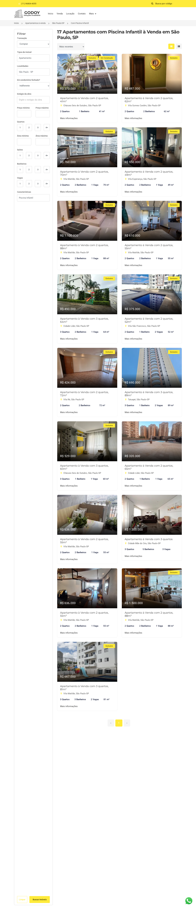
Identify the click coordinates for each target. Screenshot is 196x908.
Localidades (22, 66)
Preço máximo (42, 108)
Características (24, 192)
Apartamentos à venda (35, 23)
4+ (47, 127)
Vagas (20, 178)
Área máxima (42, 136)
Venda (60, 13)
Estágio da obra (24, 94)
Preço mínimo (23, 108)
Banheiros (21, 164)
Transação (22, 38)
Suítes (20, 150)
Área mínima (23, 136)
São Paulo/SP (58, 23)
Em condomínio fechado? (28, 80)
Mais (91, 13)
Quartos (20, 122)
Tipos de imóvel (24, 52)
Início (50, 13)
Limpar (22, 899)
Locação (70, 13)
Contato (82, 13)
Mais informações (69, 118)
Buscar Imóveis (40, 899)
